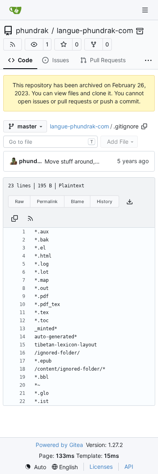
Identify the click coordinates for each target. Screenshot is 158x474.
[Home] (15, 10)
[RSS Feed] (12, 44)
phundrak (32, 31)
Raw (19, 201)
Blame (77, 201)
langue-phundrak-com (95, 31)
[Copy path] (144, 126)
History (104, 201)
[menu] (35, 467)
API (128, 466)
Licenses (101, 466)
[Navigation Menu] (146, 10)
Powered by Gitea (59, 444)
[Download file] (129, 201)
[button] (34, 44)
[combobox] (50, 142)
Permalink (47, 201)
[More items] (148, 60)
